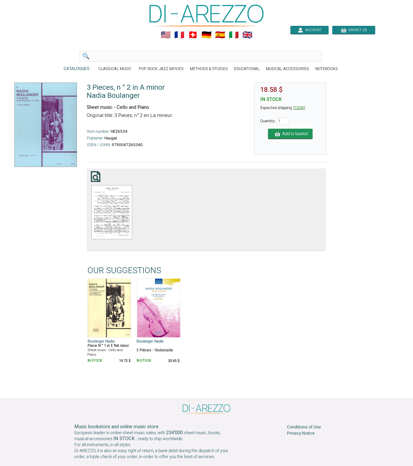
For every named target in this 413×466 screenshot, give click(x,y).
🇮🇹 (234, 35)
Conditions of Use (304, 427)
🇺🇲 (166, 35)
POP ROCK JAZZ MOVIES (161, 69)
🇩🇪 (206, 35)
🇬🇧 (247, 35)
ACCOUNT (312, 30)
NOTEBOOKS (326, 69)
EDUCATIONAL (247, 69)
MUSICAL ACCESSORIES (287, 69)
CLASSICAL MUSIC (115, 69)
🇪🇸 (220, 35)
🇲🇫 (179, 35)
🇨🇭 (193, 35)
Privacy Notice (301, 433)
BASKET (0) (357, 30)
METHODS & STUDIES (209, 69)
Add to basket (294, 134)
